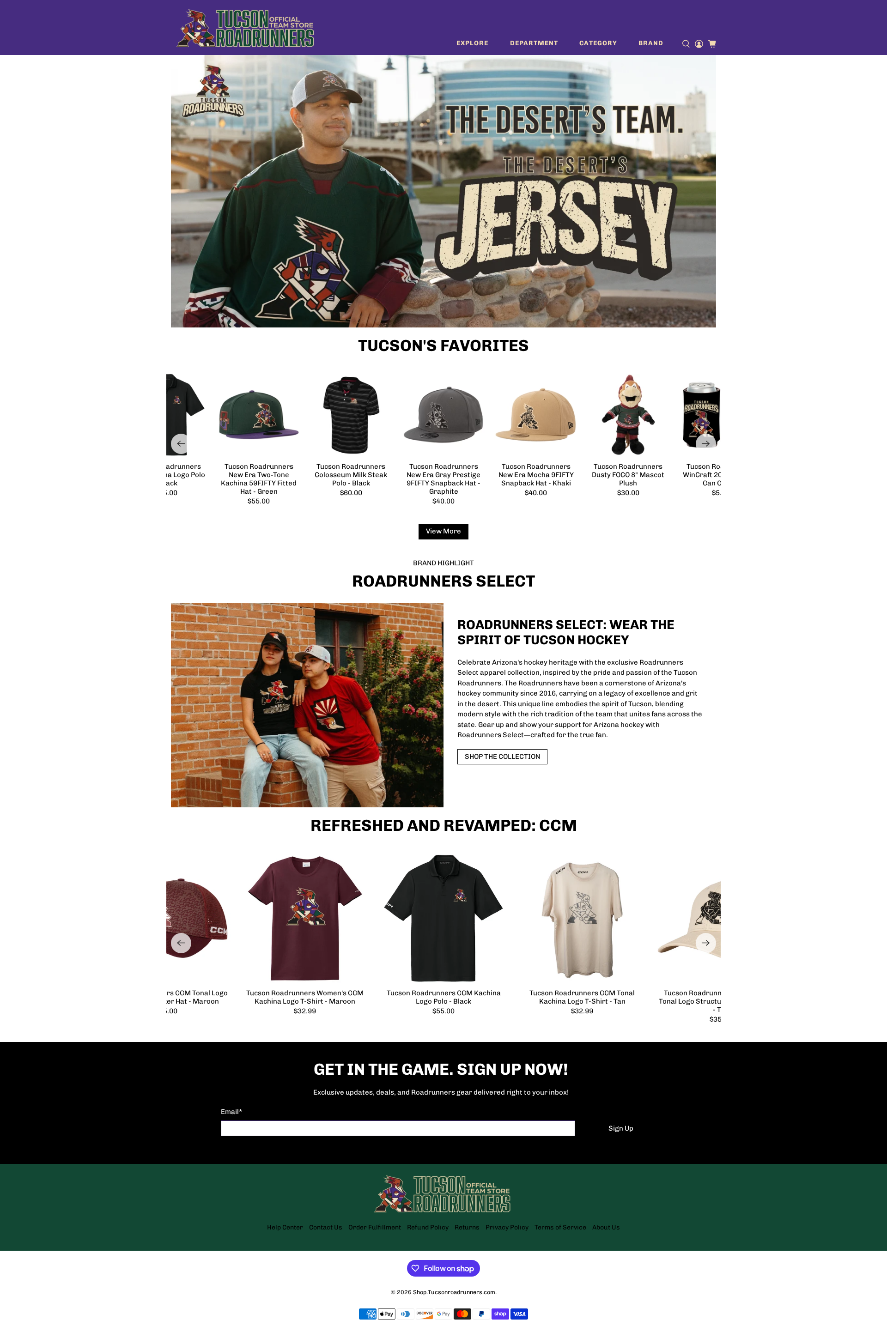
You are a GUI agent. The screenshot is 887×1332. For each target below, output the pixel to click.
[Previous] (181, 444)
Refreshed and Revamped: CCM (443, 825)
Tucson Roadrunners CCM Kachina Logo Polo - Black (166, 474)
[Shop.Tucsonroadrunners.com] (245, 27)
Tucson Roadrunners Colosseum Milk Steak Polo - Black (351, 474)
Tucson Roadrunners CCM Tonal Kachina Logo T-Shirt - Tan (582, 997)
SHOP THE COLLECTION (502, 756)
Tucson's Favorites (443, 345)
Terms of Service (560, 1227)
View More (443, 531)
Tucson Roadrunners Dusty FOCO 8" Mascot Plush (628, 474)
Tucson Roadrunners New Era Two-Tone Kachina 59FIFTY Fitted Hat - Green (259, 479)
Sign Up (620, 1128)
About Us (606, 1227)
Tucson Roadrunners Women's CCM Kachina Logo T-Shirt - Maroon (305, 997)
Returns (467, 1227)
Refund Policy (428, 1227)
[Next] (706, 444)
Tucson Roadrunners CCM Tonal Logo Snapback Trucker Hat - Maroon (166, 997)
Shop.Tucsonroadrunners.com (454, 1292)
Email (231, 1112)
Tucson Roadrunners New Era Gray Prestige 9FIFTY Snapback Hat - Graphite (443, 479)
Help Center (285, 1227)
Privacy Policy (507, 1227)
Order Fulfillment (374, 1227)
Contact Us (325, 1227)
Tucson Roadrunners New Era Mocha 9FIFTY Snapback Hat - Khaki (536, 474)
